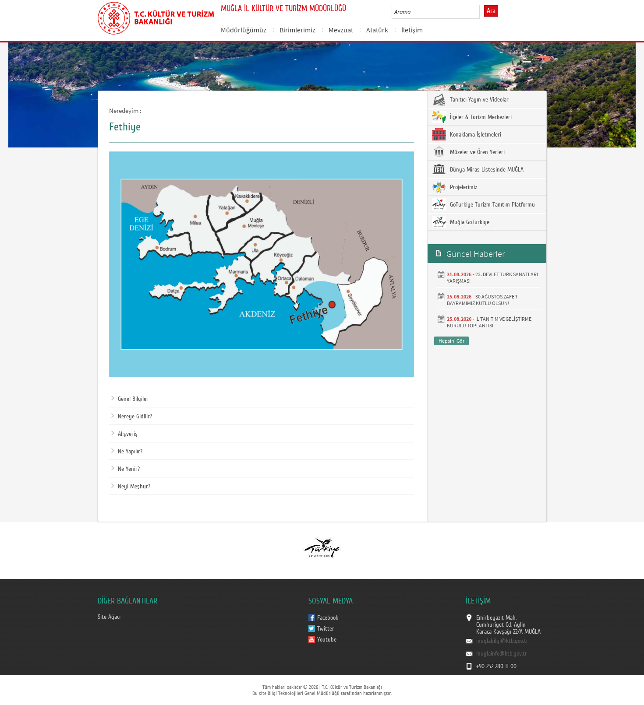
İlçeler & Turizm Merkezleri (480, 117)
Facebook (327, 617)
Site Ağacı (109, 617)
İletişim (412, 29)
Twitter (325, 628)
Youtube (326, 639)
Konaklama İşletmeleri (474, 134)
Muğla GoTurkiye (468, 222)
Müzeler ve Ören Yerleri (476, 152)
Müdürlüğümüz (243, 29)
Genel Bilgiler (133, 399)
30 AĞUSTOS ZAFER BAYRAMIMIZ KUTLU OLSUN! (482, 299)
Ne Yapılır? (130, 451)
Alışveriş (128, 434)
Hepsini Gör (451, 340)
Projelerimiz (462, 187)
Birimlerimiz (297, 29)
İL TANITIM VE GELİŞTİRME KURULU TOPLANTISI (489, 322)
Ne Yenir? (129, 469)
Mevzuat (341, 29)
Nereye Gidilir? (135, 416)
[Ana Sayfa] (156, 16)
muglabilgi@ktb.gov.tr (502, 641)
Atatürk (377, 29)
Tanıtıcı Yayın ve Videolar (478, 99)
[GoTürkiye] (321, 547)
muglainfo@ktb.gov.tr (501, 653)
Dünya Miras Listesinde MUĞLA (486, 169)
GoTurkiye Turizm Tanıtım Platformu (491, 204)
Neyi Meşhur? (134, 486)
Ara (491, 11)
